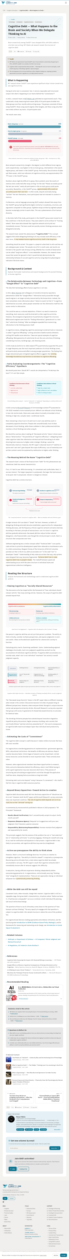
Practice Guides (8, 1213)
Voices (5, 1217)
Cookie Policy (51, 1233)
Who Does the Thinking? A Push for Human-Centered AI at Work (26, 973)
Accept (64, 1255)
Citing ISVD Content (53, 1241)
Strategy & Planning (53, 1208)
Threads (29, 51)
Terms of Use (51, 1228)
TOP (4, 10)
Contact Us (23, 1169)
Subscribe (54, 1148)
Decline (56, 1255)
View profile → (57, 1129)
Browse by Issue (8, 1211)
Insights (6, 1208)
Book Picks (7, 1222)
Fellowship (7, 1230)
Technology (12, 22)
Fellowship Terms (53, 1239)
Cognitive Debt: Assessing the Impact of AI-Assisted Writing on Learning (29, 960)
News (5, 1219)
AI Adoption (19, 22)
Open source (14, 1013)
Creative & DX (51, 1215)
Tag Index (28, 1219)
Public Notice (7, 1233)
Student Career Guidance (55, 1217)
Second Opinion (52, 1219)
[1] (7, 175)
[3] (50, 407)
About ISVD (7, 1228)
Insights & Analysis (12, 10)
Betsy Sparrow (17, 293)
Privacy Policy (51, 1230)
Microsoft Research (24, 408)
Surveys (28, 1211)
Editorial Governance (54, 1244)
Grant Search (29, 1215)
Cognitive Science (28, 22)
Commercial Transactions (55, 1235)
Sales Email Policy (53, 1237)
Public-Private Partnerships (55, 1211)
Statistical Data (30, 1208)
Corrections (51, 1246)
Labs (5, 1215)
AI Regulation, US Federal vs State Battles (23, 945)
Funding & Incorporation (55, 1213)
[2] (36, 345)
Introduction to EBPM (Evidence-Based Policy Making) (36, 922)
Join (13, 1169)
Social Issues (38, 22)
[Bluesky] (3, 1202)
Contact (12, 1198)
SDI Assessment (30, 1213)
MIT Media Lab (29, 99)
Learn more (43, 1255)
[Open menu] (66, 2)
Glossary (28, 1217)
